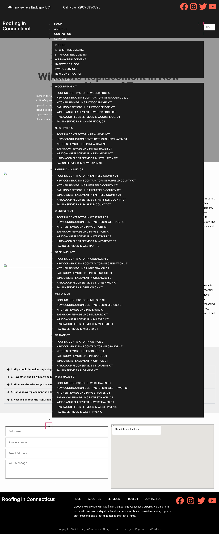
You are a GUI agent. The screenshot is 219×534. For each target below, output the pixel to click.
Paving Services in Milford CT (77, 328)
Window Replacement (70, 59)
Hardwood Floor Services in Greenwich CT (87, 282)
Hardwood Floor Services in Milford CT (85, 324)
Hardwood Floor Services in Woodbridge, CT (88, 116)
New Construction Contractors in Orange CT (89, 346)
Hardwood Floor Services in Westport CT (86, 241)
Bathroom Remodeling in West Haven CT (85, 397)
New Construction (68, 73)
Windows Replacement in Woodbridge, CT (86, 112)
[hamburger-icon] (201, 23)
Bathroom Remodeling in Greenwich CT (84, 273)
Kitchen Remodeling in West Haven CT (83, 392)
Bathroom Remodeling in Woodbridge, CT (86, 107)
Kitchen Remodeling (69, 49)
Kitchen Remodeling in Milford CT (81, 309)
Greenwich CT (65, 252)
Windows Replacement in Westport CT (84, 236)
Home (58, 24)
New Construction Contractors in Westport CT (91, 222)
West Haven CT (65, 376)
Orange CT (62, 335)
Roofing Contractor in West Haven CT (84, 383)
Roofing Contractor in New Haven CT (83, 134)
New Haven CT (65, 127)
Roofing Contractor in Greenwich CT (83, 258)
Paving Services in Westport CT (79, 245)
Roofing (60, 45)
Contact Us (62, 33)
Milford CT (62, 293)
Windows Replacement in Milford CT (83, 319)
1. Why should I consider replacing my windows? (39, 369)
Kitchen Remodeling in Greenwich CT (83, 268)
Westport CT (64, 210)
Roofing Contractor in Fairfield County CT (87, 175)
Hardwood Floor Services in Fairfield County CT (91, 199)
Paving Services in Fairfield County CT (84, 204)
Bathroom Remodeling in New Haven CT (84, 148)
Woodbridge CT (66, 86)
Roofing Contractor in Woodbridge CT (84, 93)
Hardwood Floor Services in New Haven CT (87, 158)
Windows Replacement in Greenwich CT (85, 277)
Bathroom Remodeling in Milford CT (82, 314)
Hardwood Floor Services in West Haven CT (88, 407)
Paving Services (66, 68)
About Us (60, 29)
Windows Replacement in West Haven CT (85, 402)
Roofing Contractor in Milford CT (81, 300)
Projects (60, 419)
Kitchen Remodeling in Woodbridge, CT (84, 102)
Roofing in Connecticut (17, 25)
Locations (61, 80)
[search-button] (206, 33)
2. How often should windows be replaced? (36, 377)
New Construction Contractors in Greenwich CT (92, 263)
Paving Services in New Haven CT (79, 163)
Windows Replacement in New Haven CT (85, 153)
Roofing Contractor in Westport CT (82, 217)
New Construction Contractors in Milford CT (90, 304)
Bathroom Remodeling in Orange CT (82, 355)
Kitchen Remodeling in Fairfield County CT (87, 185)
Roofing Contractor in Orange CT (81, 341)
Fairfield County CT (69, 169)
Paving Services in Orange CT (77, 370)
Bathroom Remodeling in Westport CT (84, 231)
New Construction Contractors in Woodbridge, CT (93, 97)
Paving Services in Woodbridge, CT (81, 121)
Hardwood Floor (67, 64)
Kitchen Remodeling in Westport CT (82, 226)
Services (60, 38)
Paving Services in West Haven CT (80, 411)
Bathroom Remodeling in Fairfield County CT (89, 190)
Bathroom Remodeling (71, 54)
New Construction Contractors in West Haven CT (93, 387)
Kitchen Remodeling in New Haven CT (83, 144)
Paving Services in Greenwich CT (80, 287)
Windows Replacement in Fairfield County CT (89, 194)
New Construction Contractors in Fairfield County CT (96, 180)
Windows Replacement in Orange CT (82, 360)
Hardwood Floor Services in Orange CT (85, 365)
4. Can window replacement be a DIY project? (38, 392)
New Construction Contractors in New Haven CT (92, 139)
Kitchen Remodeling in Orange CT (80, 351)
